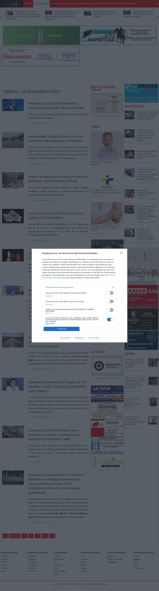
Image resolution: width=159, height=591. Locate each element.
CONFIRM (61, 329)
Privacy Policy (93, 338)
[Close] (122, 253)
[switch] (110, 293)
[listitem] (79, 287)
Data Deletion (65, 338)
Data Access (79, 338)
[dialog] (79, 296)
